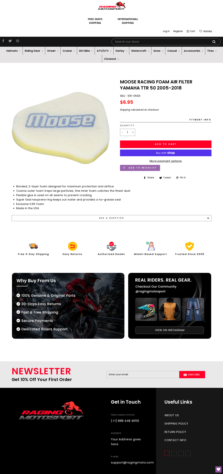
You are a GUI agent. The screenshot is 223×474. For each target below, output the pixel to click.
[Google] (181, 453)
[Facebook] (167, 453)
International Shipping (128, 21)
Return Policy (175, 432)
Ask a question (111, 218)
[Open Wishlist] (218, 469)
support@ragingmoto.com (132, 462)
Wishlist (207, 31)
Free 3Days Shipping (95, 21)
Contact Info (175, 440)
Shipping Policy (176, 423)
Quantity (127, 125)
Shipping (125, 109)
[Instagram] (174, 453)
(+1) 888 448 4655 (125, 421)
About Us (171, 415)
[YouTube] (188, 453)
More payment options (166, 161)
